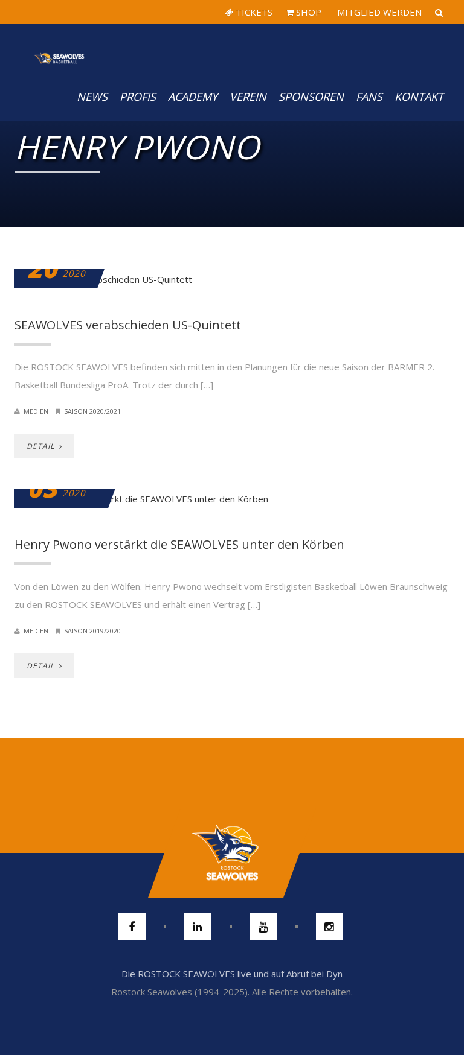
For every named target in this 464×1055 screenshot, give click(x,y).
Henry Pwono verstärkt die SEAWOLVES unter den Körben (179, 544)
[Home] (59, 48)
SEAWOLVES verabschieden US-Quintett (127, 325)
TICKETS (252, 12)
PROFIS (138, 96)
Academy (193, 96)
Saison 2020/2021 (92, 411)
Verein (248, 96)
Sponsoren (311, 96)
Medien (36, 411)
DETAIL (42, 446)
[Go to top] (231, 853)
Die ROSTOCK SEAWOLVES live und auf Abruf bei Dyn (232, 974)
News (92, 96)
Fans (369, 96)
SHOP (307, 12)
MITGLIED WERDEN (378, 12)
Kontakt (419, 96)
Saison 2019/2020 (92, 630)
